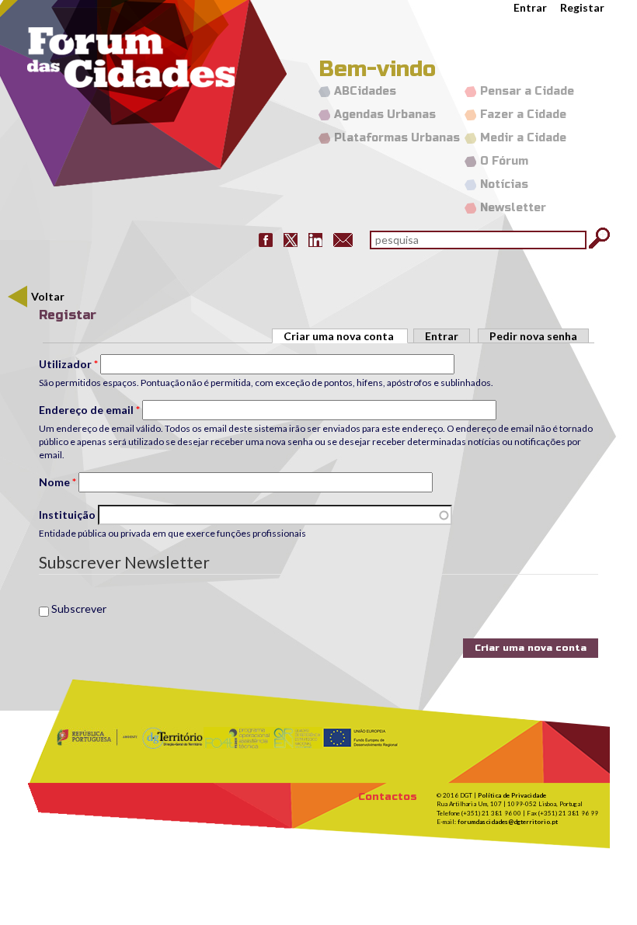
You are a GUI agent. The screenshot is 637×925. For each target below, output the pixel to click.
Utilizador (68, 363)
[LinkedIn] (315, 238)
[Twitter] (291, 238)
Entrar (530, 7)
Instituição (67, 514)
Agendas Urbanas (385, 114)
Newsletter (513, 207)
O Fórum (504, 161)
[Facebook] (266, 238)
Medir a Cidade (523, 137)
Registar (582, 7)
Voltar (47, 296)
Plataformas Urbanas (397, 137)
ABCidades (365, 91)
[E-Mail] (343, 238)
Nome (57, 482)
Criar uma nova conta (346, 336)
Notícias (504, 184)
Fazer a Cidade (523, 114)
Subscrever (78, 608)
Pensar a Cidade (527, 91)
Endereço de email (89, 409)
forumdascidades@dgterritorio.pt (508, 822)
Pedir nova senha (533, 336)
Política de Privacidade (512, 795)
